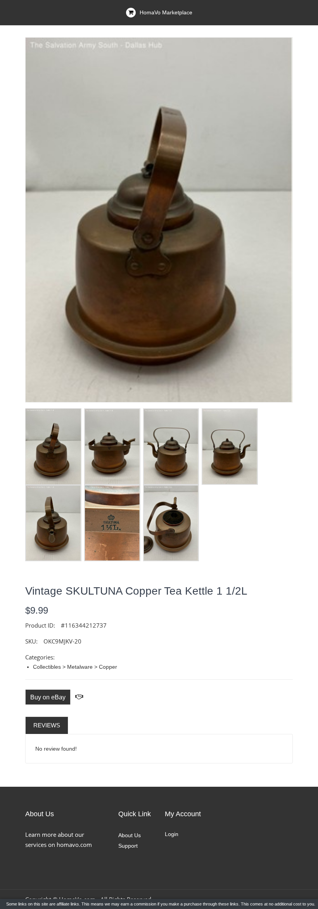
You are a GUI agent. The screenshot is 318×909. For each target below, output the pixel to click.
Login (171, 834)
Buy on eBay (48, 697)
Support (128, 846)
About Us (129, 835)
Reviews (46, 725)
